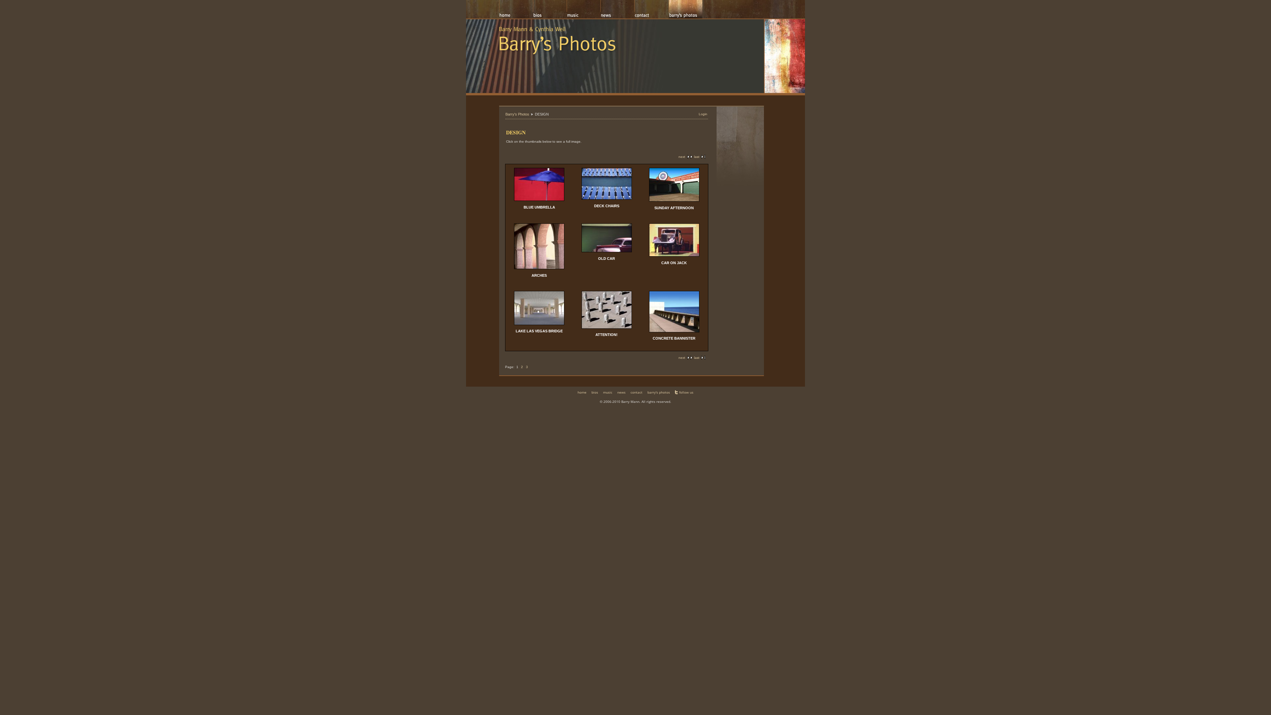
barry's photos (658, 392)
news (621, 392)
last (696, 157)
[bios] (550, 9)
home (582, 392)
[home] (516, 9)
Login (703, 114)
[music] (583, 9)
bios (594, 392)
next (682, 157)
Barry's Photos (517, 114)
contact (636, 392)
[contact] (651, 9)
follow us (686, 392)
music (607, 392)
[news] (617, 9)
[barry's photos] (685, 9)
